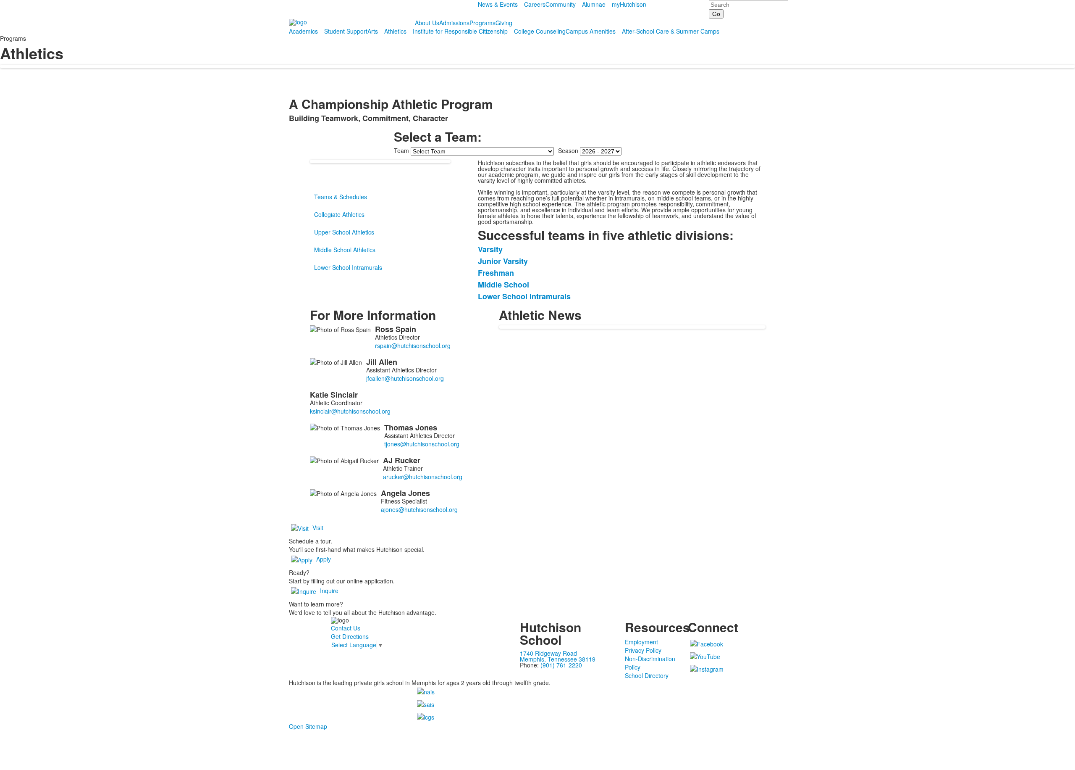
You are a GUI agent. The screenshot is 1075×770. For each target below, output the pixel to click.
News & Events (498, 4)
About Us (427, 22)
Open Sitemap (308, 726)
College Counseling (540, 31)
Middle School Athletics (344, 249)
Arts (372, 31)
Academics (303, 31)
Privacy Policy (643, 650)
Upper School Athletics (344, 232)
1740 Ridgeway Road (548, 653)
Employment (641, 642)
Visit (317, 527)
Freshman (496, 272)
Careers (534, 4)
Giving (504, 22)
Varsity (490, 249)
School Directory (647, 675)
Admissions (454, 22)
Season (568, 150)
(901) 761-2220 (561, 665)
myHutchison (629, 4)
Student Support (345, 31)
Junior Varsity (503, 261)
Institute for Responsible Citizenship (460, 31)
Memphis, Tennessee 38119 (557, 659)
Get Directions (350, 636)
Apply (323, 559)
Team (401, 150)
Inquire (329, 590)
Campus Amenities (591, 31)
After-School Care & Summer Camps (670, 31)
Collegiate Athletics (339, 214)
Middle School (503, 284)
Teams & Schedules (340, 196)
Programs (482, 22)
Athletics (395, 31)
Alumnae (594, 4)
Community (560, 4)
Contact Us (345, 628)
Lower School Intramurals (348, 267)
